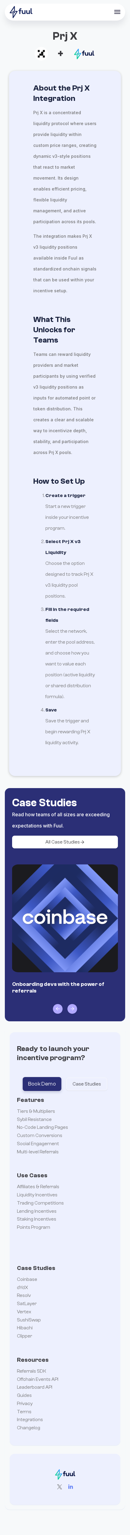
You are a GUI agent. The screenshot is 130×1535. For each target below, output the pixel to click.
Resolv (24, 1295)
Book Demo (42, 1084)
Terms (24, 1411)
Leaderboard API (34, 1387)
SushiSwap (29, 1320)
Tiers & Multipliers (36, 1111)
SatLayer (27, 1303)
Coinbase (27, 1279)
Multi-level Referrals (38, 1152)
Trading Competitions (40, 1203)
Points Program (33, 1227)
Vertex (24, 1312)
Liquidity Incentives (37, 1195)
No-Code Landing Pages (42, 1127)
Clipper (24, 1336)
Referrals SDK (31, 1371)
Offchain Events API (37, 1379)
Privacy (25, 1403)
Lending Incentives (37, 1211)
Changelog (28, 1428)
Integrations (30, 1419)
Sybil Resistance (34, 1119)
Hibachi (25, 1328)
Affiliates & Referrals (38, 1186)
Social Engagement (38, 1143)
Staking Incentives (36, 1219)
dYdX (22, 1287)
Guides (24, 1395)
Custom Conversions (39, 1135)
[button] (117, 12)
